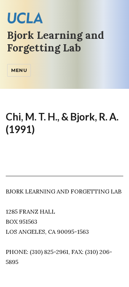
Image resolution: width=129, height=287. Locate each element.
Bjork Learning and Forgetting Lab (55, 41)
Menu (19, 70)
